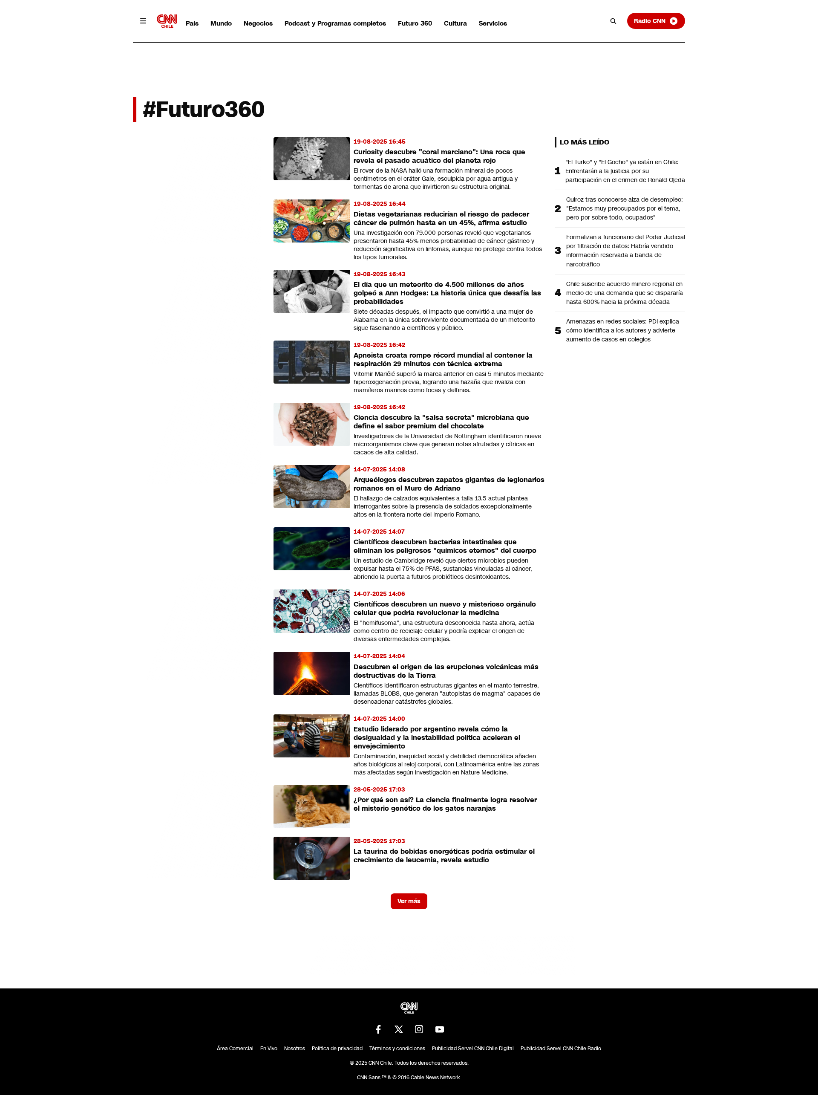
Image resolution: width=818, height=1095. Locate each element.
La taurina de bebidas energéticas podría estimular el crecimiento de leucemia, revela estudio (444, 856)
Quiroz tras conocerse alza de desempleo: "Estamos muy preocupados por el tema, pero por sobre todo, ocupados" (624, 208)
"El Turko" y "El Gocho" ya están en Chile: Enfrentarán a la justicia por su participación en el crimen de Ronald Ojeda (625, 171)
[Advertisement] (197, 626)
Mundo (221, 23)
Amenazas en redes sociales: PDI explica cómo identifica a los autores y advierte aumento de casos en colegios (622, 330)
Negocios (258, 23)
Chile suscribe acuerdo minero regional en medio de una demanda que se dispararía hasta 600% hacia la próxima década (624, 293)
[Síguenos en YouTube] (439, 1029)
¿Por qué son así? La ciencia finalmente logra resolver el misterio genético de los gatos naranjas (445, 804)
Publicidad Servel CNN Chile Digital (473, 1048)
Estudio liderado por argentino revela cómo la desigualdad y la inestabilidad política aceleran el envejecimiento (437, 737)
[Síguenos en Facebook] (378, 1029)
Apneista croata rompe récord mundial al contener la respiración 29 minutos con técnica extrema (443, 359)
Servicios (493, 23)
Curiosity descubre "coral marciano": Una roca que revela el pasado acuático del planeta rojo (439, 156)
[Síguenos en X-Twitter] (399, 1029)
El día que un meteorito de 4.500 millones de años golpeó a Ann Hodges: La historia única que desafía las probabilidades (447, 293)
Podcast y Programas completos (335, 23)
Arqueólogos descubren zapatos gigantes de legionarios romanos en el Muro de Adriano (449, 484)
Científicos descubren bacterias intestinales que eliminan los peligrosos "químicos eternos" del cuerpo (445, 546)
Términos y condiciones (397, 1048)
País (192, 23)
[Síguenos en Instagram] (419, 1029)
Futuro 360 (415, 23)
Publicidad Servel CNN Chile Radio (561, 1048)
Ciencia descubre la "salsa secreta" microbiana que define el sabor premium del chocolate (441, 422)
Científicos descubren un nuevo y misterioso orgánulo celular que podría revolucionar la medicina (445, 608)
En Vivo (268, 1048)
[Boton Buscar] (613, 21)
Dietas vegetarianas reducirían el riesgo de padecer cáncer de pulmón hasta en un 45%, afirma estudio (441, 218)
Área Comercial (235, 1048)
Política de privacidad (337, 1048)
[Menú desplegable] (143, 21)
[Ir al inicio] (167, 21)
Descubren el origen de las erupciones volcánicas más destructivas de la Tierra (446, 671)
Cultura (455, 23)
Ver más (409, 901)
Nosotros (294, 1048)
